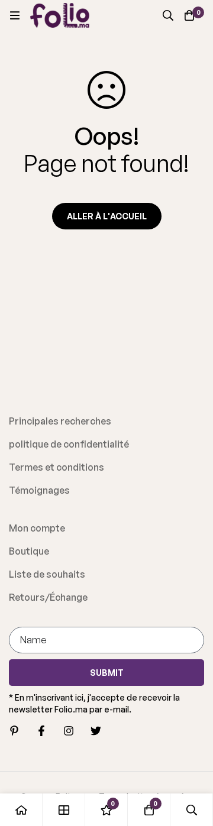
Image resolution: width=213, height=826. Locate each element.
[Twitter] (96, 730)
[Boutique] (64, 809)
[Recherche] (168, 15)
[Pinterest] (14, 730)
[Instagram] (68, 730)
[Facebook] (41, 730)
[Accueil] (21, 809)
